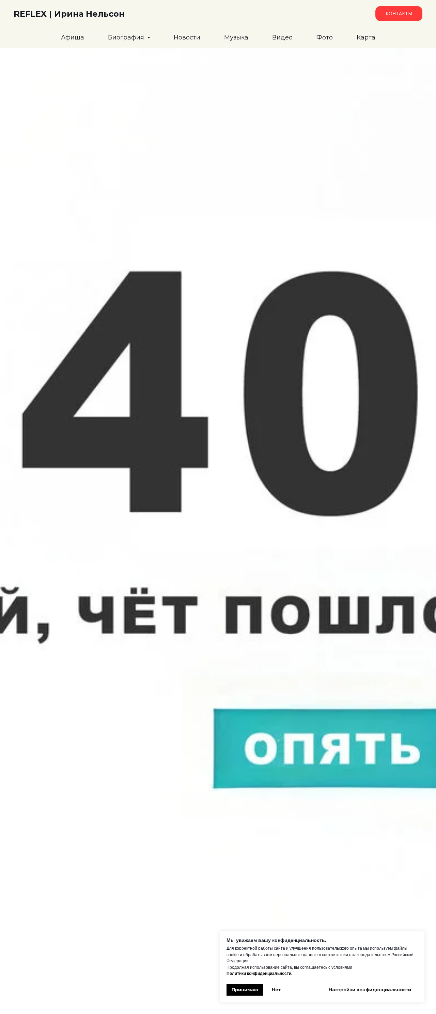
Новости (187, 37)
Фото (324, 37)
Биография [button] (127, 37)
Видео (282, 37)
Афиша (72, 37)
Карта (366, 37)
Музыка (236, 37)
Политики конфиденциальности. (259, 973)
